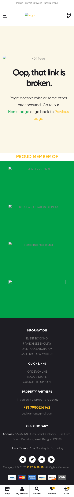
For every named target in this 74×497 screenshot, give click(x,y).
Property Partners (37, 391)
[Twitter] (32, 459)
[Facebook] (22, 459)
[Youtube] (41, 459)
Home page (18, 112)
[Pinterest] (51, 459)
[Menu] (6, 15)
